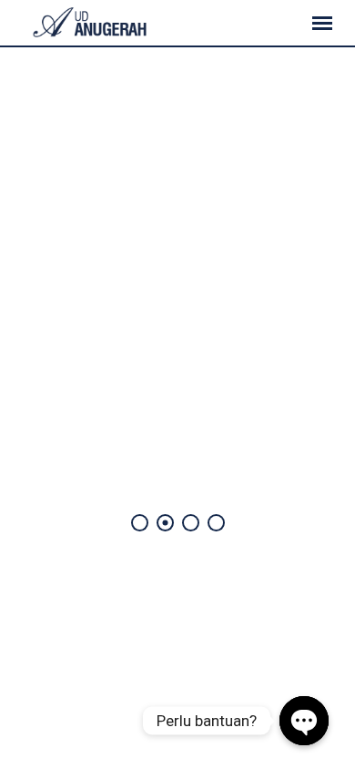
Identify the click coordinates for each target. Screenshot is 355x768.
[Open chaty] (304, 720)
